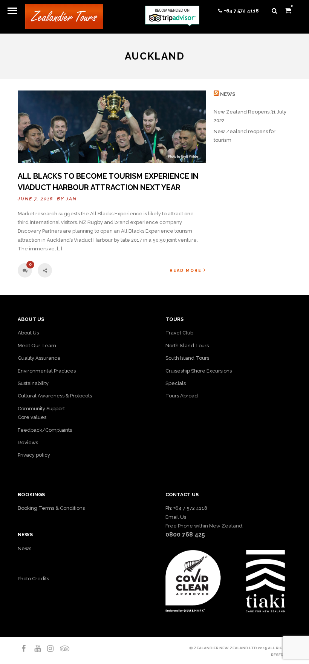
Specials (175, 383)
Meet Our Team (37, 345)
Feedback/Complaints (45, 430)
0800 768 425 (185, 534)
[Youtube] (34, 648)
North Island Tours (187, 345)
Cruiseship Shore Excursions (198, 371)
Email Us (175, 517)
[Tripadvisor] (60, 648)
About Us (28, 333)
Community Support (41, 408)
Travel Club (179, 333)
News (227, 94)
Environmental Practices (47, 371)
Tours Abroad (181, 396)
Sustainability (33, 383)
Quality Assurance (39, 358)
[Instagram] (47, 648)
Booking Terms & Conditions (51, 508)
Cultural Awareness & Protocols (55, 396)
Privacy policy (34, 455)
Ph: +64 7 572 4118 (186, 508)
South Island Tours (187, 358)
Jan (71, 198)
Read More (186, 270)
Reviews (28, 442)
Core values (32, 417)
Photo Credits (33, 578)
